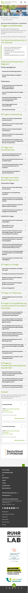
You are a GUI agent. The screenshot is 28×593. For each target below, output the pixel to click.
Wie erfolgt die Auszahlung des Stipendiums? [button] (13, 273)
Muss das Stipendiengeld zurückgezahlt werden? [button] (11, 76)
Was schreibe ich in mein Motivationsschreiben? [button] (8, 226)
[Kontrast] (21, 2)
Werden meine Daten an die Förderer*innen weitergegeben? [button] (12, 259)
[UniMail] (21, 588)
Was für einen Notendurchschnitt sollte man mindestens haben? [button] (12, 160)
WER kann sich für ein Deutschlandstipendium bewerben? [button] (12, 130)
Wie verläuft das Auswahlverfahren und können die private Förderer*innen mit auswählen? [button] (12, 166)
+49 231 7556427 (9, 433)
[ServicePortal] (18, 588)
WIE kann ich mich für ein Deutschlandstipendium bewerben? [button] (12, 119)
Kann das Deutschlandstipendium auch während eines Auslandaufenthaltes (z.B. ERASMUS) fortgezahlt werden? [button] (13, 380)
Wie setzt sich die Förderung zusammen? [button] (12, 71)
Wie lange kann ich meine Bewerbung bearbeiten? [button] (11, 193)
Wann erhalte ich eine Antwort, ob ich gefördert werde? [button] (12, 269)
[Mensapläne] (12, 588)
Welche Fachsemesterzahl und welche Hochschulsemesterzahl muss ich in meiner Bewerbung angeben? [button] (13, 239)
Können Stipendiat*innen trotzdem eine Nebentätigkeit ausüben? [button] (12, 357)
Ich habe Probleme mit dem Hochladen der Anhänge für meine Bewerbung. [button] (12, 211)
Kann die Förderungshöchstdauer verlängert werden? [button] (12, 93)
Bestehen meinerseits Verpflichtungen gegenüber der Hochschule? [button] (12, 283)
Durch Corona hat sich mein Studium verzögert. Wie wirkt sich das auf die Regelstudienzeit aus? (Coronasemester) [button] (13, 141)
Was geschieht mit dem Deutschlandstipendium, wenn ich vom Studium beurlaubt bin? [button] (12, 386)
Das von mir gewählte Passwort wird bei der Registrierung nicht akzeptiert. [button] (12, 205)
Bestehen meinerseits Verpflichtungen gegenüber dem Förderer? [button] (12, 278)
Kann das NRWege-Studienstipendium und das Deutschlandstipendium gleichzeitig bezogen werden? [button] (13, 327)
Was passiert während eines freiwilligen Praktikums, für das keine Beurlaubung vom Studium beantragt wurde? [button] (12, 373)
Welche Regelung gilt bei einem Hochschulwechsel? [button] (9, 105)
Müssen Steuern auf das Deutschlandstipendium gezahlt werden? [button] (12, 352)
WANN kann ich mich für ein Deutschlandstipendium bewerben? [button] (12, 124)
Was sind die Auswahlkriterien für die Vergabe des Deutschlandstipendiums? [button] (12, 154)
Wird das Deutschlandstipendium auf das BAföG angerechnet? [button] (12, 340)
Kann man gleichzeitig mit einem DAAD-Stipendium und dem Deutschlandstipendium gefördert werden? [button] (12, 320)
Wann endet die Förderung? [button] (8, 109)
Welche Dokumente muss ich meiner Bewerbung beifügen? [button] (12, 221)
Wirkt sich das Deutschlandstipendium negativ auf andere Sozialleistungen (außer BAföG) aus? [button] (13, 346)
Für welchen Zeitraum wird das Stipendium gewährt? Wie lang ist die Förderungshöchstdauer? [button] (12, 87)
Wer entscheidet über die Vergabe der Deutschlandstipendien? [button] (11, 172)
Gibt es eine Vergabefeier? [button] (8, 288)
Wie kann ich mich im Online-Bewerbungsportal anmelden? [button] (12, 188)
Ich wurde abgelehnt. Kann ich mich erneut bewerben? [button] (12, 297)
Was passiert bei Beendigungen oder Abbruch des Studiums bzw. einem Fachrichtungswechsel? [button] (12, 99)
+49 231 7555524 (9, 412)
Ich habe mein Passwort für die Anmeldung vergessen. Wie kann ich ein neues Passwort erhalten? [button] (12, 199)
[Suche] (6, 588)
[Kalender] (9, 588)
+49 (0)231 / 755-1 (10, 504)
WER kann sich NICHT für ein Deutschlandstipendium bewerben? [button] (13, 135)
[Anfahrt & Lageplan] (15, 588)
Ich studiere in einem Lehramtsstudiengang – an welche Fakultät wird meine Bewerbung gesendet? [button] (13, 253)
